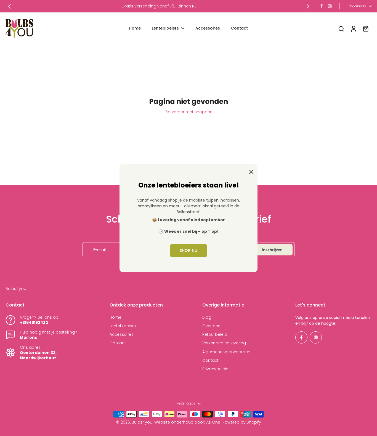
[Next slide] (308, 6)
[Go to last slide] (9, 6)
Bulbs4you (142, 422)
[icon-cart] (365, 28)
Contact (118, 343)
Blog (206, 317)
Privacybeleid (215, 369)
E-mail (99, 249)
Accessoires (122, 334)
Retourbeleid (214, 334)
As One (213, 422)
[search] (341, 28)
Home (115, 317)
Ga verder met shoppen (188, 112)
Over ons (211, 326)
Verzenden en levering (224, 343)
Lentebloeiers (123, 326)
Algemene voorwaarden (226, 352)
